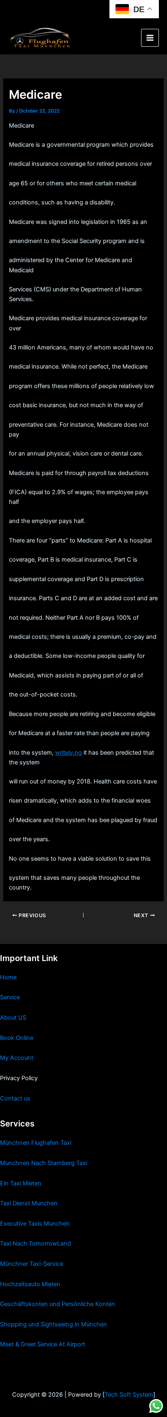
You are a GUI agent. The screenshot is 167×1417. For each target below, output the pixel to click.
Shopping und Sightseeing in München (53, 1324)
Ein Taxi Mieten (20, 1183)
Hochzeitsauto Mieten (30, 1284)
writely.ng (68, 752)
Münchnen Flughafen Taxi (35, 1142)
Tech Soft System (129, 1394)
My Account (16, 1057)
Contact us (15, 1098)
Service (10, 997)
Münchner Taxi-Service (31, 1263)
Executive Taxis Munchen (35, 1223)
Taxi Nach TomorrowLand (35, 1243)
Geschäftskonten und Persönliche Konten (57, 1304)
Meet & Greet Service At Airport (42, 1344)
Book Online (16, 1038)
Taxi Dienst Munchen (29, 1203)
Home (8, 977)
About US (13, 1017)
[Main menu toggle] (150, 38)
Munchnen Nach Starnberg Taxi (43, 1163)
